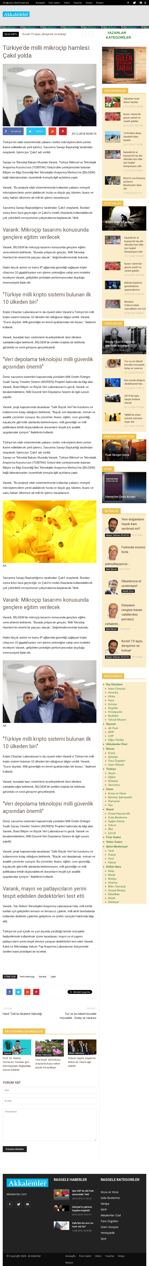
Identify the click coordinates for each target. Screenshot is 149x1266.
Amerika (113, 692)
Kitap (111, 870)
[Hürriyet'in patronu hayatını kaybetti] (61, 1208)
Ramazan (114, 801)
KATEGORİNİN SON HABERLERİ (24, 1031)
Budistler (113, 715)
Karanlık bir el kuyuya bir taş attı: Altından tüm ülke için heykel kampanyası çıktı (133, 159)
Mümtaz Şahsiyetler (120, 797)
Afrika (111, 696)
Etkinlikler (114, 894)
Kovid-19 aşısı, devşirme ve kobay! (132, 645)
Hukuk (112, 854)
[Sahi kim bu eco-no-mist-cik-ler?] (61, 1225)
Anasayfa (40, 2)
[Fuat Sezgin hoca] (124, 450)
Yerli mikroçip (27, 976)
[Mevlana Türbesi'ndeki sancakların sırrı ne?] (112, 304)
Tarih (111, 850)
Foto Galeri (54, 2)
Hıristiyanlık (115, 711)
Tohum (112, 825)
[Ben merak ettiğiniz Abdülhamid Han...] (112, 382)
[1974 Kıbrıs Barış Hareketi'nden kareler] (112, 137)
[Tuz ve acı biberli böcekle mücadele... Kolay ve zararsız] (112, 363)
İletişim (100, 2)
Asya (111, 700)
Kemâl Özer (128, 591)
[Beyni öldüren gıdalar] (124, 218)
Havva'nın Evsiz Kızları (120, 496)
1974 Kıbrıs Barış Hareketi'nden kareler (132, 137)
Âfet (110, 829)
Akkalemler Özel (111, 1215)
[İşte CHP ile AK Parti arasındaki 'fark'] (61, 1194)
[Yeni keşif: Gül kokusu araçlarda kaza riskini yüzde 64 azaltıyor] (49, 1048)
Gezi (111, 858)
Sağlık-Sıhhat (116, 821)
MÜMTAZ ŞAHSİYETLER (119, 436)
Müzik (111, 898)
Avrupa (112, 704)
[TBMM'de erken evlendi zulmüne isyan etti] (112, 417)
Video (67, 2)
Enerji (111, 753)
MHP (111, 732)
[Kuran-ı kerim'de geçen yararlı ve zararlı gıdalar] (112, 116)
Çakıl (53, 976)
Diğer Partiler (116, 739)
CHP (111, 735)
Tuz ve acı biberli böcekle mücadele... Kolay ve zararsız (78, 1016)
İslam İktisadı (116, 764)
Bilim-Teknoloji (44, 1054)
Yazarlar (78, 2)
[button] (145, 3)
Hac (110, 805)
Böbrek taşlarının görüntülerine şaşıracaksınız (133, 286)
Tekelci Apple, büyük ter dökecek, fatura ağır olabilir (82, 1062)
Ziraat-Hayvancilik (119, 813)
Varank (42, 976)
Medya (112, 878)
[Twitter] (134, 2)
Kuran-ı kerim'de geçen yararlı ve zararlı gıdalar (132, 118)
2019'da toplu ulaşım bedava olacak (132, 399)
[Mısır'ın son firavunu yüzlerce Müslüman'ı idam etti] (112, 180)
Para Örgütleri (116, 760)
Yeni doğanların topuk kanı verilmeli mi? (132, 523)
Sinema (112, 882)
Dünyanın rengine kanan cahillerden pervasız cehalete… (123, 614)
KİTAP (108, 469)
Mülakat (113, 780)
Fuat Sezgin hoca (117, 455)
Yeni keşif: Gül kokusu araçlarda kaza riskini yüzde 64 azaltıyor (48, 1063)
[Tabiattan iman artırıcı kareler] (112, 102)
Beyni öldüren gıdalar (120, 222)
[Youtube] (141, 2)
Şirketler (113, 756)
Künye (89, 2)
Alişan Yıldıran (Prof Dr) (117, 535)
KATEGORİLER (118, 37)
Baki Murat (111, 569)
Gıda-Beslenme (117, 817)
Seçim (112, 773)
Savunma (114, 784)
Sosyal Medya (116, 890)
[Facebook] (128, 2)
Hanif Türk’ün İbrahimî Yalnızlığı (22, 1014)
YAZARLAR (116, 33)
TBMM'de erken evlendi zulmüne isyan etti (133, 418)
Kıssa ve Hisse (117, 793)
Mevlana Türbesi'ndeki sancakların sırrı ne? (135, 305)
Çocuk (112, 832)
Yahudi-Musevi (117, 719)
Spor (104, 1238)
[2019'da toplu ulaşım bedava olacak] (112, 398)
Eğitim (112, 777)
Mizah (111, 874)
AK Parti (113, 728)
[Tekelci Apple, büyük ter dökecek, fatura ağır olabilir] (82, 1047)
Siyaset (7, 1053)
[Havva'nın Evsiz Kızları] (124, 487)
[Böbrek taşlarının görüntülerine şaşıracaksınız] (112, 285)
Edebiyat (113, 901)
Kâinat (112, 862)
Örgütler (113, 708)
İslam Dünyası (117, 688)
